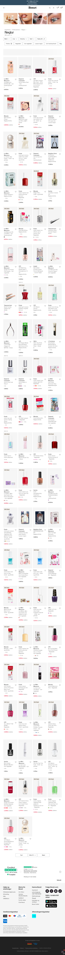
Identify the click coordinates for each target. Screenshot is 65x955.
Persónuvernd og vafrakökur (31, 948)
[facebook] (47, 891)
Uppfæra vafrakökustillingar (45, 948)
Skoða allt (59, 880)
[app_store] (51, 906)
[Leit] (50, 7)
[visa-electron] (19, 916)
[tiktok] (60, 891)
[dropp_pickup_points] (34, 916)
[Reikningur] (53, 7)
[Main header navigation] (4, 7)
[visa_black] (5, 916)
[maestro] (15, 916)
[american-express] (5, 921)
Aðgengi (22, 948)
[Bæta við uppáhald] (15, 79)
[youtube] (56, 891)
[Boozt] (32, 8)
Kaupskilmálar (15, 948)
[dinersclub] (24, 916)
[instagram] (51, 891)
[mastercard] (10, 916)
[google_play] (51, 901)
